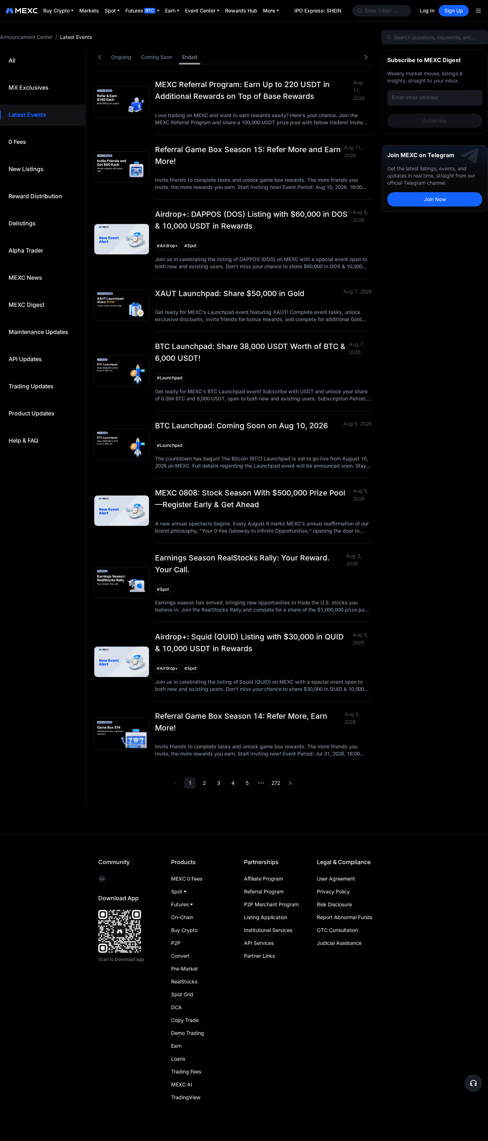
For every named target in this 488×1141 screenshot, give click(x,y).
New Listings (26, 169)
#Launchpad (169, 377)
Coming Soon (156, 57)
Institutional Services (268, 930)
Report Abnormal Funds (344, 917)
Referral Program (264, 891)
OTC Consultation (337, 930)
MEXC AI (181, 1084)
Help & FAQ (23, 440)
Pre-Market (184, 969)
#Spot (190, 245)
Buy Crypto (184, 930)
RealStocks (184, 981)
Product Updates (31, 413)
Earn (176, 1046)
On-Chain (182, 917)
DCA (176, 1007)
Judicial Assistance (339, 943)
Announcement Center (26, 37)
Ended (189, 57)
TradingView (185, 1097)
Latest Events (27, 114)
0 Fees (17, 141)
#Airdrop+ (167, 245)
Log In (427, 11)
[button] (473, 1083)
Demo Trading (187, 1033)
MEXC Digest (26, 304)
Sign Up (453, 11)
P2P (175, 943)
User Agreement (336, 879)
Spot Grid (182, 994)
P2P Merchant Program (271, 904)
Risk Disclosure (334, 904)
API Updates (25, 359)
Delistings (22, 223)
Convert (180, 956)
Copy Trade (185, 1020)
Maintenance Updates (38, 331)
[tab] (12, 60)
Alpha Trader (26, 250)
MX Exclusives (29, 87)
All (12, 60)
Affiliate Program (263, 879)
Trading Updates (31, 386)
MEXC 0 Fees (186, 879)
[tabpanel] (286, 423)
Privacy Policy (333, 891)
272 (276, 783)
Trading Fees (186, 1071)
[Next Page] (290, 783)
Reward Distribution (35, 196)
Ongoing (121, 57)
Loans (178, 1059)
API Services (259, 943)
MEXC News (25, 277)
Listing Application (265, 917)
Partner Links (259, 956)
